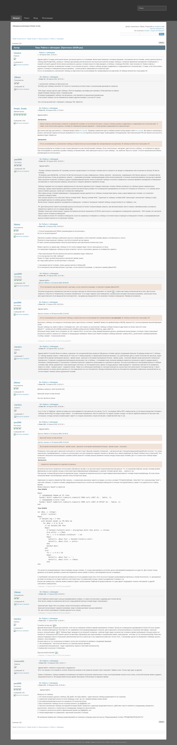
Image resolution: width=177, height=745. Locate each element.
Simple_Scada (20, 108)
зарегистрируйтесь (157, 29)
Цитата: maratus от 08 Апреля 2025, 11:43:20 (53, 313)
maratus (17, 53)
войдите (158, 26)
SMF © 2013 (61, 742)
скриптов (79, 133)
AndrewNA (19, 661)
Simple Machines (71, 742)
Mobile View (80, 742)
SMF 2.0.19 (53, 742)
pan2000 (18, 159)
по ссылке (83, 131)
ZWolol (17, 77)
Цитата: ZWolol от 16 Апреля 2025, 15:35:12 (53, 433)
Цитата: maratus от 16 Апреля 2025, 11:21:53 (53, 442)
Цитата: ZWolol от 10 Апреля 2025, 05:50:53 (53, 283)
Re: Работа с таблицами (49, 77)
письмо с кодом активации (153, 31)
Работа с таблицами (47, 53)
